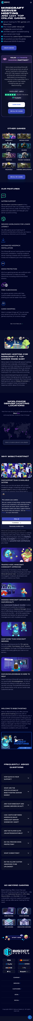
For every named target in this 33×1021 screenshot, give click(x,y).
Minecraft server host (8, 574)
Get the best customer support (12, 204)
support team (6, 489)
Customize (15, 522)
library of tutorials (22, 381)
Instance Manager (20, 609)
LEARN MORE (16, 104)
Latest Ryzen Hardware (22, 36)
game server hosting (8, 714)
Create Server (9, 48)
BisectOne (7, 24)
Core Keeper (16, 646)
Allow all (16, 519)
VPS (24, 894)
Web (28, 894)
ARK (9, 646)
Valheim (7, 648)
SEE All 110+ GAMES (16, 111)
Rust (22, 646)
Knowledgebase (17, 681)
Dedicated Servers (14, 894)
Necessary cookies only (16, 526)
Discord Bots (5, 896)
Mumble (16, 896)
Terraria (27, 646)
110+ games (21, 22)
